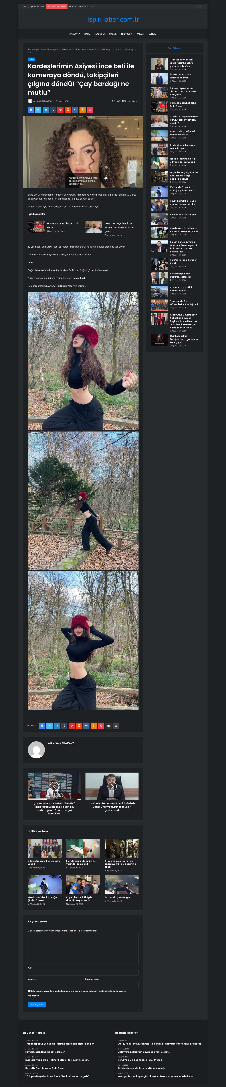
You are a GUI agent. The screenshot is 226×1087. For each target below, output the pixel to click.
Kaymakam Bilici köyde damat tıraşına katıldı (79, 899)
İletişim (152, 34)
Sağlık (113, 34)
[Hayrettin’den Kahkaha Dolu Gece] (36, 227)
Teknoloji (126, 34)
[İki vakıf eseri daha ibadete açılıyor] (159, 78)
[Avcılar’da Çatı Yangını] (122, 884)
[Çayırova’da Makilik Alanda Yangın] (159, 291)
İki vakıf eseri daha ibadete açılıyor (180, 76)
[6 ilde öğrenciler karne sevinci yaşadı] (45, 848)
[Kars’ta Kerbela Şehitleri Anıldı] (159, 264)
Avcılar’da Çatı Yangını (117, 897)
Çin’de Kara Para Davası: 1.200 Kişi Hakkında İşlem (184, 230)
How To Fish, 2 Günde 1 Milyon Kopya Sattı (182, 133)
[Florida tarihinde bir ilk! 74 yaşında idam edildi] (83, 848)
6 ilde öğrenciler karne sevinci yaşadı (44, 862)
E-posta (32, 979)
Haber (87, 34)
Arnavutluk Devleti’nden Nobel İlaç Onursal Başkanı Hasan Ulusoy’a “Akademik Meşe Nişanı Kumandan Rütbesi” (183, 321)
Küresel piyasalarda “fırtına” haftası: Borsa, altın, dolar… (95, 6)
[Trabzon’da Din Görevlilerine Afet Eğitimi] (159, 305)
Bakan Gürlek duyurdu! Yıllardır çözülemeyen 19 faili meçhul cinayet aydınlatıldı (183, 246)
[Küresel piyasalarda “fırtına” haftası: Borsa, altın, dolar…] (159, 92)
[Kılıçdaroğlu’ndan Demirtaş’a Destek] (159, 278)
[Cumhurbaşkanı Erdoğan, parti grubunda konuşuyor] (159, 340)
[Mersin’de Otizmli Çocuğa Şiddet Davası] (45, 884)
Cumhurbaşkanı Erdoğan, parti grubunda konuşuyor (184, 339)
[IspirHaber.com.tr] (113, 19)
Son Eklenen (174, 48)
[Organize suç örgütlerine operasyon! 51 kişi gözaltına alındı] (122, 848)
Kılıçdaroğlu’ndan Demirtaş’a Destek (180, 275)
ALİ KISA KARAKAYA (42, 101)
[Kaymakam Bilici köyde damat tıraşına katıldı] (83, 884)
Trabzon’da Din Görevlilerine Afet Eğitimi (184, 303)
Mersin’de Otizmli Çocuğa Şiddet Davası (42, 899)
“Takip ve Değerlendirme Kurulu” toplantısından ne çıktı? (119, 227)
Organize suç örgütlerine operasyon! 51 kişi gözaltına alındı (120, 863)
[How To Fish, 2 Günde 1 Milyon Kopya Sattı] (159, 135)
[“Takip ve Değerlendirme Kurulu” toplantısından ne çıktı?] (93, 227)
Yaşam (140, 34)
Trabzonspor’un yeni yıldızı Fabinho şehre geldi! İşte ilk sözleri (181, 63)
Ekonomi (100, 34)
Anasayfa (74, 34)
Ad (30, 968)
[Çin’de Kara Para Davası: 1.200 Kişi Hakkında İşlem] (159, 232)
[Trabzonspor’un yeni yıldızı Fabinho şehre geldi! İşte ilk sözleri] (159, 64)
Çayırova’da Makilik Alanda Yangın (181, 289)
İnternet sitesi (92, 979)
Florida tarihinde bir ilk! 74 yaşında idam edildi (81, 862)
